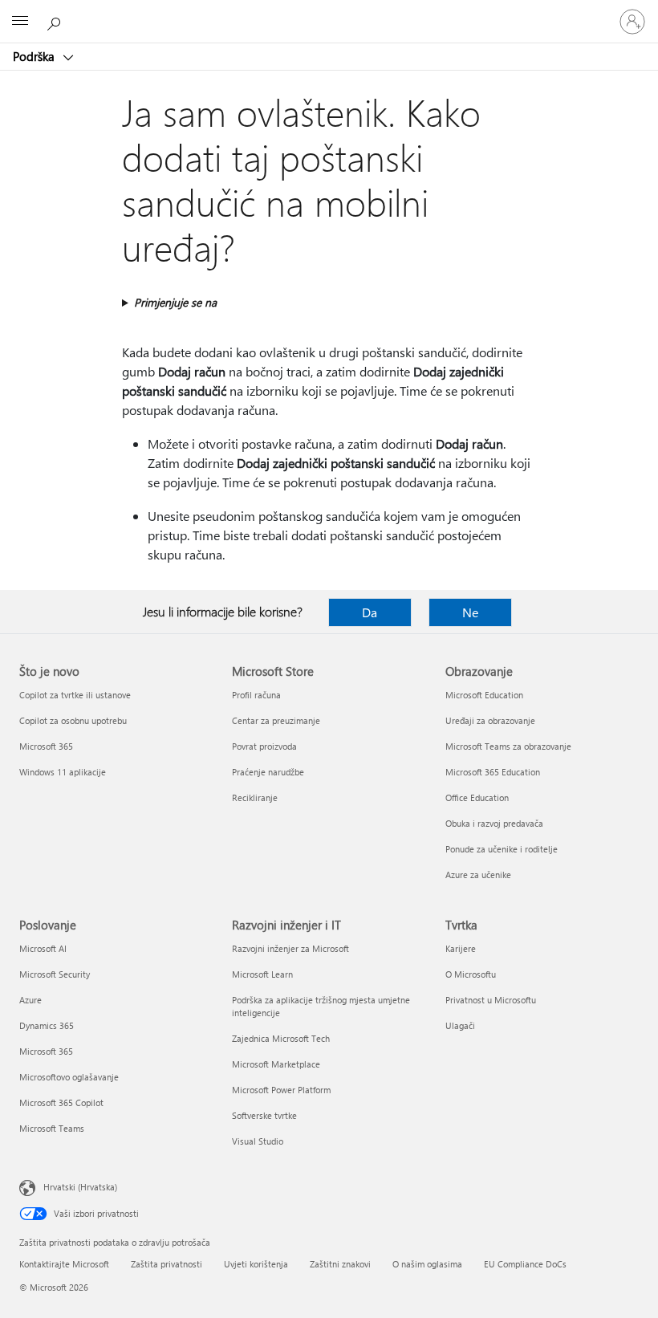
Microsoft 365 (46, 746)
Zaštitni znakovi (340, 1264)
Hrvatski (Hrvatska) (80, 1187)
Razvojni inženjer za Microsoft (290, 948)
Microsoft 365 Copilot (61, 1102)
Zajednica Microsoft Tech (281, 1038)
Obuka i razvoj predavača (494, 823)
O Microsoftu (470, 974)
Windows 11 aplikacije (62, 772)
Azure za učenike (478, 874)
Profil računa (256, 695)
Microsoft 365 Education (492, 772)
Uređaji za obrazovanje (490, 720)
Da (369, 612)
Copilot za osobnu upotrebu (73, 720)
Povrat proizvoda (264, 746)
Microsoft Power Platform (281, 1090)
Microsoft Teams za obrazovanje (508, 746)
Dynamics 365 (46, 1025)
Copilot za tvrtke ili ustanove (75, 695)
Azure (30, 1000)
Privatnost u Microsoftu (490, 1000)
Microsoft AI (43, 948)
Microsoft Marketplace (276, 1064)
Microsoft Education (484, 695)
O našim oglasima (427, 1264)
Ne (470, 612)
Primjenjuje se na (175, 302)
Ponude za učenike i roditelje (501, 849)
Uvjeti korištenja (256, 1264)
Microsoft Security (54, 974)
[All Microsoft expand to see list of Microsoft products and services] (20, 21)
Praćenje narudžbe (268, 772)
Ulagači (460, 1025)
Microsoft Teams (51, 1128)
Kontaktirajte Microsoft (64, 1264)
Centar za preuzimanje (276, 720)
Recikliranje (255, 797)
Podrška (35, 56)
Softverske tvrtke (264, 1115)
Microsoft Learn (262, 974)
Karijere (460, 948)
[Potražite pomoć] (56, 21)
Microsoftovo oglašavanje (69, 1077)
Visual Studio (257, 1141)
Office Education (477, 797)
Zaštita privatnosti (166, 1264)
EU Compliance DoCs (525, 1264)
